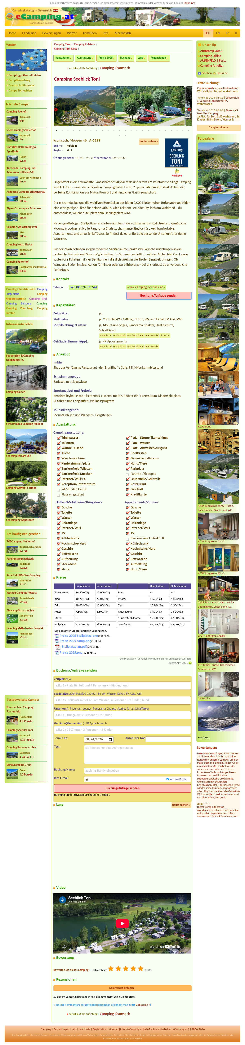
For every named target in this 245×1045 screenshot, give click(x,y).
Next (189, 110)
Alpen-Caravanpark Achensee (24, 208)
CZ (227, 33)
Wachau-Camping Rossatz (22, 593)
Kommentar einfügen (122, 988)
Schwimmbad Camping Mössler (24, 424)
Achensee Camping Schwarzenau (26, 192)
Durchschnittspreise (21, 85)
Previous (55, 110)
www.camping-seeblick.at (145, 287)
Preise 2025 (106, 58)
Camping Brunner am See (21, 747)
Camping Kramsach (115, 68)
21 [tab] (171, 131)
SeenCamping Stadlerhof (21, 130)
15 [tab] (137, 131)
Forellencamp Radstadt (20, 559)
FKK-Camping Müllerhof (21, 541)
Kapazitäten (62, 58)
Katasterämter (110, 1039)
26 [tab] (125, 135)
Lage (140, 58)
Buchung (125, 58)
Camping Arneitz (211, 65)
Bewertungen (51, 33)
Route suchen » (149, 141)
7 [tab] (91, 131)
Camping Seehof (16, 111)
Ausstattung (84, 58)
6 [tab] (85, 131)
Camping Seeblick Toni (20, 730)
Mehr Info (189, 3)
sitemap (113, 1029)
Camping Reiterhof (18, 262)
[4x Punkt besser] (133, 969)
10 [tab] (108, 131)
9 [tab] (102, 131)
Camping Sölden (15, 392)
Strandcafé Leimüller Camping (217, 110)
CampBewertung (19, 80)
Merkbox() (123, 33)
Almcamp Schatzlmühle (20, 610)
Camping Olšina (210, 56)
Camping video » (219, 127)
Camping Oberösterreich (20, 289)
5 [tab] (79, 131)
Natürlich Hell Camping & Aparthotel (21, 149)
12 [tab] (120, 131)
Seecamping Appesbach (20, 520)
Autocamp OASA (211, 51)
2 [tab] (62, 131)
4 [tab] (74, 131)
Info (106, 33)
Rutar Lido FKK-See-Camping (23, 575)
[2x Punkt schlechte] (118, 969)
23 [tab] (183, 131)
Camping (42, 303)
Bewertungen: (207, 748)
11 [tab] (114, 131)
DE (208, 33)
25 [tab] (120, 135)
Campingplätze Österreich (28, 1035)
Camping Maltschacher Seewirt (25, 628)
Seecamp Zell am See (18, 456)
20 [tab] (165, 131)
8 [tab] (97, 131)
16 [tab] (143, 131)
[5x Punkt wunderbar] (140, 969)
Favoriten (222, 73)
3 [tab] (68, 131)
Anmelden (90, 33)
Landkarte (29, 33)
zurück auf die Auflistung (83, 68)
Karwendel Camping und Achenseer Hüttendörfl (21, 170)
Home (12, 33)
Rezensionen (158, 58)
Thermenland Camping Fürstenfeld (20, 709)
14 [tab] (131, 131)
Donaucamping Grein (19, 765)
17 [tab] (148, 131)
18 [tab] (154, 131)
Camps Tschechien (20, 90)
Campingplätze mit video (25, 75)
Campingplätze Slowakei (159, 1035)
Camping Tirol (38, 299)
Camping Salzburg (18, 303)
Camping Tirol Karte (65, 49)
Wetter (72, 33)
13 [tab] (125, 131)
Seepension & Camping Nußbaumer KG (218, 97)
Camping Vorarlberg (19, 308)
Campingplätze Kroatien (218, 1035)
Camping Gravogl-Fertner (21, 488)
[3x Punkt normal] (125, 969)
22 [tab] (177, 131)
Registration (100, 1029)
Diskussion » (143, 1005)
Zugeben (207, 73)
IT (236, 33)
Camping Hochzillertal (19, 244)
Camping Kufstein (84, 44)
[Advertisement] (27, 671)
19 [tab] (160, 131)
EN (218, 33)
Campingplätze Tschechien (112, 1035)
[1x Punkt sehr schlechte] (111, 969)
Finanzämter (123, 1039)
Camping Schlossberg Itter (22, 227)
